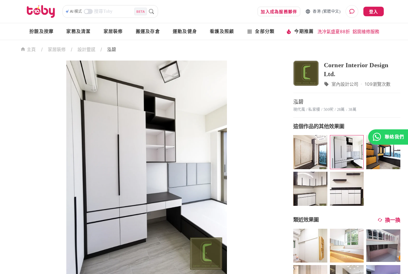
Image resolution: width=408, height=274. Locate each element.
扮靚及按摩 (41, 31)
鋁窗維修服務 (366, 31)
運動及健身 (185, 31)
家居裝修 (113, 31)
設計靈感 (86, 49)
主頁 (31, 49)
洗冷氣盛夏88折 (333, 31)
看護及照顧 (222, 31)
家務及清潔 (78, 31)
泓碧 (111, 49)
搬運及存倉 (148, 31)
